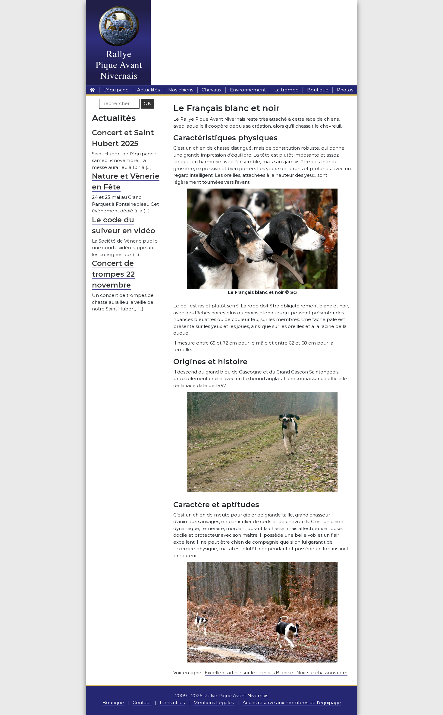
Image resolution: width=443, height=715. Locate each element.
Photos (345, 90)
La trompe (286, 90)
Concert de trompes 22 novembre (113, 274)
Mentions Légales (213, 702)
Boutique (317, 90)
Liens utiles (172, 702)
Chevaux (212, 90)
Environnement (248, 90)
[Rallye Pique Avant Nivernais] (92, 90)
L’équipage (116, 90)
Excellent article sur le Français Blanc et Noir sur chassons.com (276, 672)
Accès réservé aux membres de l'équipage (292, 702)
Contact (142, 702)
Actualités (148, 90)
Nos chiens (180, 90)
